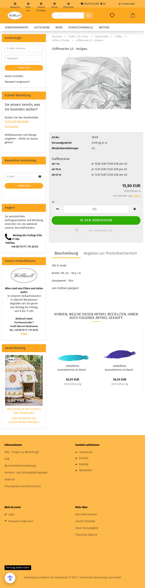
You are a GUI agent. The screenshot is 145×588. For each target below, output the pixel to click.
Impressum (86, 452)
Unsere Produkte (41, 7)
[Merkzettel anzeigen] (112, 15)
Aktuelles (15, 7)
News (59, 27)
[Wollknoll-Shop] (15, 15)
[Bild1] (96, 82)
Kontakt (83, 458)
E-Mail (24, 334)
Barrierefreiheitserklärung (20, 465)
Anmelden (24, 67)
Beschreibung (66, 253)
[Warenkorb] (133, 15)
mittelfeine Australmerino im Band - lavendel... (119, 367)
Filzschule (68, 7)
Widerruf (10, 479)
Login (11, 514)
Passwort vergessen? (17, 81)
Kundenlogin (128, 3)
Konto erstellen (14, 76)
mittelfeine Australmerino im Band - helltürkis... (72, 367)
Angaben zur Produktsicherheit (110, 253)
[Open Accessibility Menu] (10, 578)
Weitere (104, 27)
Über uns (28, 7)
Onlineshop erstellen (36, 577)
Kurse (55, 7)
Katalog (83, 464)
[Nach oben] (134, 582)
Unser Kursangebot (86, 528)
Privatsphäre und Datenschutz (23, 486)
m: (53, 202)
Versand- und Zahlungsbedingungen (26, 472)
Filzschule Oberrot (86, 534)
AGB (7, 459)
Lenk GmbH (114, 577)
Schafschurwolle (80, 27)
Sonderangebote (17, 27)
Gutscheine (42, 27)
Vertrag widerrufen (17, 567)
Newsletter (85, 470)
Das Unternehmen (86, 514)
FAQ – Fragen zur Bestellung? (22, 452)
